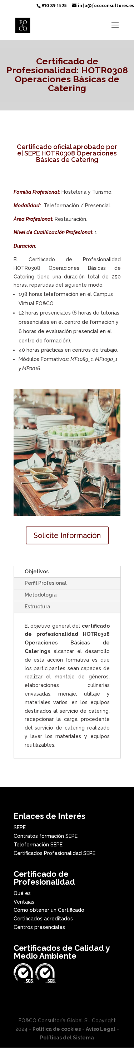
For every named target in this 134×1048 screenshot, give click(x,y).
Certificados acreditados (43, 918)
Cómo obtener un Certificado (49, 910)
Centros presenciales (39, 927)
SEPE (20, 827)
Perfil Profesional (45, 583)
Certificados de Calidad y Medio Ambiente (61, 951)
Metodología (41, 595)
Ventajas (24, 902)
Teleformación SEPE (38, 844)
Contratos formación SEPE (46, 836)
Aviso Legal (100, 1029)
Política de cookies (57, 1029)
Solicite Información (67, 535)
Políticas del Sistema (67, 1037)
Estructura (37, 606)
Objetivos (37, 571)
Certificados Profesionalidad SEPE (54, 853)
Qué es (22, 893)
